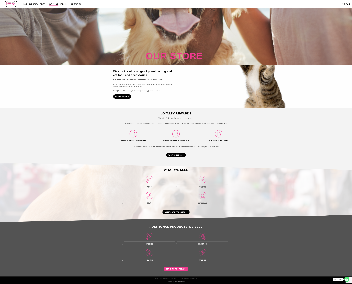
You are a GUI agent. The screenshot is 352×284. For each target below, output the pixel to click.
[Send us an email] (344, 4)
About (42, 4)
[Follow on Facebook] (340, 4)
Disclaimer (158, 279)
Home (24, 4)
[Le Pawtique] (10, 4)
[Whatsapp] (346, 279)
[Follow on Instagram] (342, 4)
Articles (64, 4)
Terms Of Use (178, 279)
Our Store (53, 4)
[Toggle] (122, 187)
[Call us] (347, 4)
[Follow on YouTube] (349, 4)
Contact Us (76, 4)
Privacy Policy (168, 279)
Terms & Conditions (190, 279)
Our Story (33, 4)
